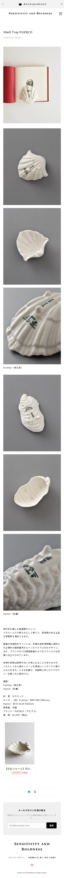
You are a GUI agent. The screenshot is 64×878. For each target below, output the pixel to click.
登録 (51, 825)
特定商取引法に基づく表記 (38, 857)
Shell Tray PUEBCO (18, 32)
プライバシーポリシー (16, 857)
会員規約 (52, 857)
